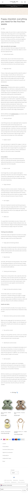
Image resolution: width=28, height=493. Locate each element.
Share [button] (3, 28)
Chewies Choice (9, 480)
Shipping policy (14, 482)
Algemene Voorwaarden (8, 452)
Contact (4, 443)
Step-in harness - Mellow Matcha (6, 413)
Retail (4, 461)
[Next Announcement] (25, 6)
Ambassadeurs (6, 455)
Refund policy (15, 480)
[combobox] (14, 485)
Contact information (21, 482)
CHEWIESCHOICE (15, 113)
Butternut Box (4, 87)
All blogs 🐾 (15, 392)
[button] (2, 2)
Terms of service (7, 482)
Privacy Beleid (5, 446)
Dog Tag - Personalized (5, 431)
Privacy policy (21, 480)
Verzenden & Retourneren (8, 449)
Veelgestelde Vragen (7, 458)
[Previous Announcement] (2, 6)
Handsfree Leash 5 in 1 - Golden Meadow (20, 432)
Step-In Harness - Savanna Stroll (19, 413)
